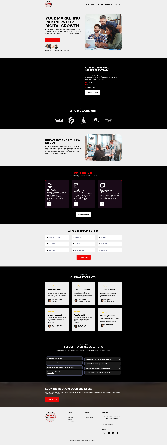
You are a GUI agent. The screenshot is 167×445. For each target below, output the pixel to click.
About (93, 4)
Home (87, 4)
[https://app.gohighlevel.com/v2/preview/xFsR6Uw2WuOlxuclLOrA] (53, 416)
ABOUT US (70, 417)
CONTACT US (71, 422)
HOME (69, 415)
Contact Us (108, 4)
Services (100, 4)
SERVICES (70, 419)
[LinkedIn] (113, 433)
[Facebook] (104, 433)
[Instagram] (109, 433)
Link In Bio (117, 4)
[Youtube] (117, 433)
